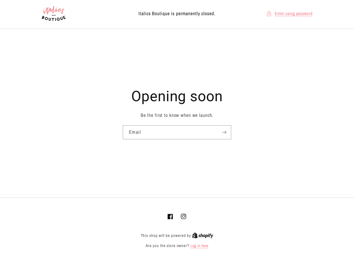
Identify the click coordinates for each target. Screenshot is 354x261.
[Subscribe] (224, 132)
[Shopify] (202, 235)
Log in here (199, 245)
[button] (289, 13)
